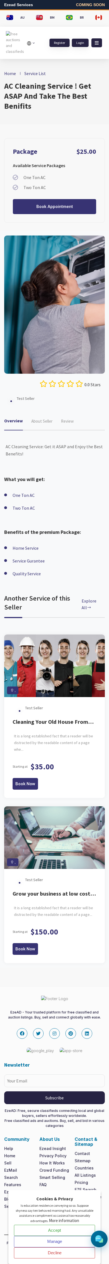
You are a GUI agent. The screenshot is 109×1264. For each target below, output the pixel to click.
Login (80, 43)
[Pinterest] (70, 1033)
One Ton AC (24, 495)
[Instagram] (54, 1033)
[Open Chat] (99, 1239)
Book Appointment (54, 206)
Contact (82, 1153)
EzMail (10, 1170)
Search (11, 1177)
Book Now (25, 783)
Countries (84, 1168)
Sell (7, 1163)
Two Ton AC (24, 508)
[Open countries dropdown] (30, 43)
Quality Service (27, 573)
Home (10, 73)
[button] (96, 42)
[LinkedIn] (87, 1033)
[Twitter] (38, 1033)
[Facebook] (22, 1033)
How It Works (52, 1163)
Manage (54, 1241)
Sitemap (83, 1160)
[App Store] (71, 1050)
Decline (54, 1252)
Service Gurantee (29, 561)
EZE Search (85, 1189)
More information (64, 1220)
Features (12, 1184)
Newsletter (17, 1065)
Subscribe (54, 1098)
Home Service (26, 548)
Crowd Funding (54, 1170)
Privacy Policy (53, 1155)
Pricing (81, 1182)
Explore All (89, 604)
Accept (54, 1230)
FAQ (43, 1184)
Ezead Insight (52, 1148)
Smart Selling (52, 1177)
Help (8, 1148)
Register (59, 43)
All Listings (85, 1175)
